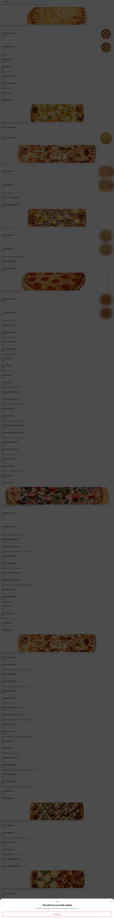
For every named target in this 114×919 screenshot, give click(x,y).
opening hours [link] (73, 908)
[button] (111, 902)
